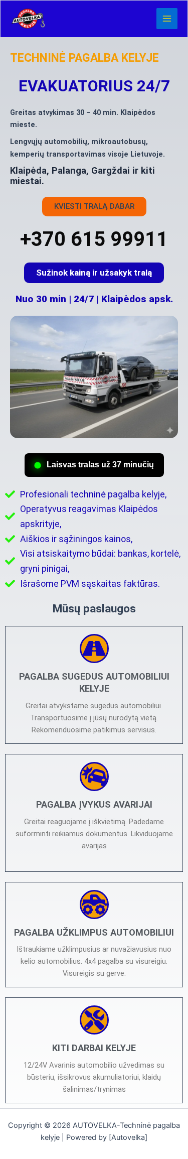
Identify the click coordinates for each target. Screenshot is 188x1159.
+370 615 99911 (94, 239)
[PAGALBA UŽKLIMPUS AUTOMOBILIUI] (94, 904)
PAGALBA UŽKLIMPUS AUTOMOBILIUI (94, 932)
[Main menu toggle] (166, 18)
